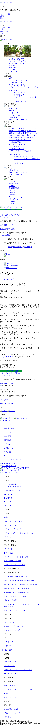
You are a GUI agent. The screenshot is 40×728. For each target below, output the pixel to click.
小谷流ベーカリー (21, 137)
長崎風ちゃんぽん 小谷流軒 (24, 133)
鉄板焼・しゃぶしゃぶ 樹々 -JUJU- (22, 135)
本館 (10, 78)
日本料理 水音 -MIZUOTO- (24, 156)
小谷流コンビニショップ (18, 172)
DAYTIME (12, 67)
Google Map (6, 235)
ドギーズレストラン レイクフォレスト (23, 128)
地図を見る (4, 400)
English (11, 203)
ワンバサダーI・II (15, 71)
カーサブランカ (20, 102)
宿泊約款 (12, 201)
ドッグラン (13, 108)
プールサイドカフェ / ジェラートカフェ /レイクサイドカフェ (17, 146)
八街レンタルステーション (19, 119)
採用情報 (12, 195)
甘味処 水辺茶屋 (15, 142)
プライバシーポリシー (17, 197)
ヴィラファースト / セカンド (19, 80)
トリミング (13, 181)
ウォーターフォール (16, 83)
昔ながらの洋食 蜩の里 (22, 131)
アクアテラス (19, 95)
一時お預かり (14, 183)
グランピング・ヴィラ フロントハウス (23, 87)
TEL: (7, 403)
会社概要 (12, 192)
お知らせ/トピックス (16, 63)
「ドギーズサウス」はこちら (11, 209)
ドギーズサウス (14, 90)
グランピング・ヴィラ (17, 85)
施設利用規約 (14, 188)
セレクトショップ (15, 170)
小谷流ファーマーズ (16, 174)
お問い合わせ (14, 199)
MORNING (13, 65)
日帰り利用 (13, 117)
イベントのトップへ (7, 279)
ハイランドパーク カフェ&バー (20, 151)
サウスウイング (20, 93)
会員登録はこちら (7, 225)
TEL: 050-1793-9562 (7, 229)
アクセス (12, 186)
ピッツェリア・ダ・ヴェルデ (20, 140)
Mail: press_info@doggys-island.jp (20, 247)
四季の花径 (13, 111)
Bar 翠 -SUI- (18, 163)
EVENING (12, 69)
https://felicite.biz (7, 357)
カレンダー (13, 190)
